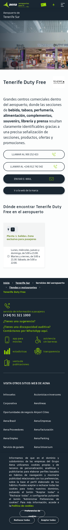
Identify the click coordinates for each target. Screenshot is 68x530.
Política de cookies (23, 505)
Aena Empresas (42, 420)
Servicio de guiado (13, 447)
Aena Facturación (43, 429)
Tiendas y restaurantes (23, 287)
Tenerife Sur (23, 282)
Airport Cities (41, 412)
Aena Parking (41, 438)
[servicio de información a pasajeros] (34, 306)
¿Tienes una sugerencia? (19, 321)
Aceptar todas (48, 520)
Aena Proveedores (13, 429)
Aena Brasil (9, 420)
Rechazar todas (22, 520)
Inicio (6, 282)
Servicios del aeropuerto (50, 282)
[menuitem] (34, 45)
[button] (63, 5)
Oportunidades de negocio (18, 412)
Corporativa (10, 403)
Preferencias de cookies (32, 513)
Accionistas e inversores (47, 394)
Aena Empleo (10, 438)
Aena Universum (43, 447)
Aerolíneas (40, 403)
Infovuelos (9, 394)
